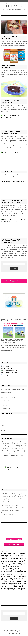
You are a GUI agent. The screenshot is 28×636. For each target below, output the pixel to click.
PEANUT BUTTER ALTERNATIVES (8, 66)
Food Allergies (4, 417)
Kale (8, 633)
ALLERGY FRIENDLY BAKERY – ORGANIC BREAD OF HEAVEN (13, 394)
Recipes (2, 427)
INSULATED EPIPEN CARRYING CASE (8, 403)
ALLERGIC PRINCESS (14, 5)
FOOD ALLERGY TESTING (11, 172)
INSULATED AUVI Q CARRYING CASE (8, 397)
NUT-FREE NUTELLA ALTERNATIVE (9, 38)
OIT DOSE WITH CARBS (5, 408)
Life (2, 419)
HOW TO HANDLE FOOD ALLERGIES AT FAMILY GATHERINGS (11, 240)
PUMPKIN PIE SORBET (5, 400)
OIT (2, 422)
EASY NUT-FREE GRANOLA (6, 392)
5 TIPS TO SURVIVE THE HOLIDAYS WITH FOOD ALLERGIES (13, 389)
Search (14, 268)
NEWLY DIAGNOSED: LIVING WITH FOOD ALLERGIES (12, 201)
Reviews (3, 430)
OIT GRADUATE (4, 405)
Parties (2, 425)
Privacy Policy (14, 597)
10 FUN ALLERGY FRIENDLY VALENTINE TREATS (12, 132)
